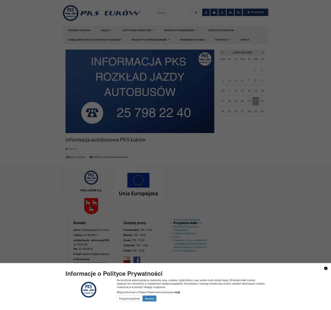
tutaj (177, 292)
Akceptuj (149, 298)
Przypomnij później (129, 298)
